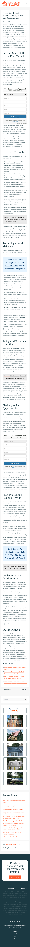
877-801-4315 (11, 266)
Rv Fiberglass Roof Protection (10, 837)
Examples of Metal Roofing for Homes (13, 809)
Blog (15, 936)
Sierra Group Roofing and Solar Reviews (13, 821)
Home (15, 931)
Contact (15, 938)
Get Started (15, 877)
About (15, 934)
